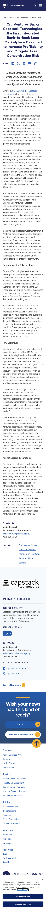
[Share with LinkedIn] (13, 63)
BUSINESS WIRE (18, 91)
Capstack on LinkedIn (16, 668)
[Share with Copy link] (35, 63)
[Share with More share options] (41, 63)
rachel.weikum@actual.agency (16, 533)
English (7, 633)
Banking (22, 562)
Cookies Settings (23, 897)
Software (36, 554)
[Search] (35, 6)
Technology (24, 554)
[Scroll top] (36, 743)
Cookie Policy (22, 890)
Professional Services (28, 545)
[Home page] (13, 6)
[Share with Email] (30, 63)
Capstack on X (12, 673)
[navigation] (40, 5)
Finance (22, 558)
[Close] (42, 880)
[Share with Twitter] (18, 63)
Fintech (31, 558)
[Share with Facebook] (24, 63)
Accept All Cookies (23, 904)
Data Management (27, 549)
